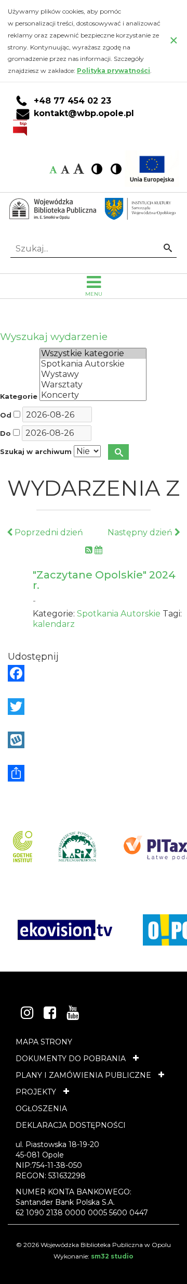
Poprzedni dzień (47, 532)
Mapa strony (44, 1042)
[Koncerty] (93, 395)
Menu (93, 294)
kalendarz (54, 624)
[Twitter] (93, 706)
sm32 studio (112, 1256)
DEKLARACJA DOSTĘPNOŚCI (71, 1125)
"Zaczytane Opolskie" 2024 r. (104, 580)
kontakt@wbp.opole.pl (84, 113)
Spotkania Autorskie (119, 614)
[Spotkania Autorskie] (93, 364)
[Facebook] (93, 673)
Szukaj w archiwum (36, 452)
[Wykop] (93, 740)
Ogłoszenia (41, 1108)
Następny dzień (141, 532)
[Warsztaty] (93, 385)
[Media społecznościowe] (93, 773)
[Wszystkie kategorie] (93, 353)
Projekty (36, 1092)
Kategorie (18, 396)
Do (5, 433)
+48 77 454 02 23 (72, 101)
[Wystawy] (93, 374)
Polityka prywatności (113, 70)
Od (5, 415)
